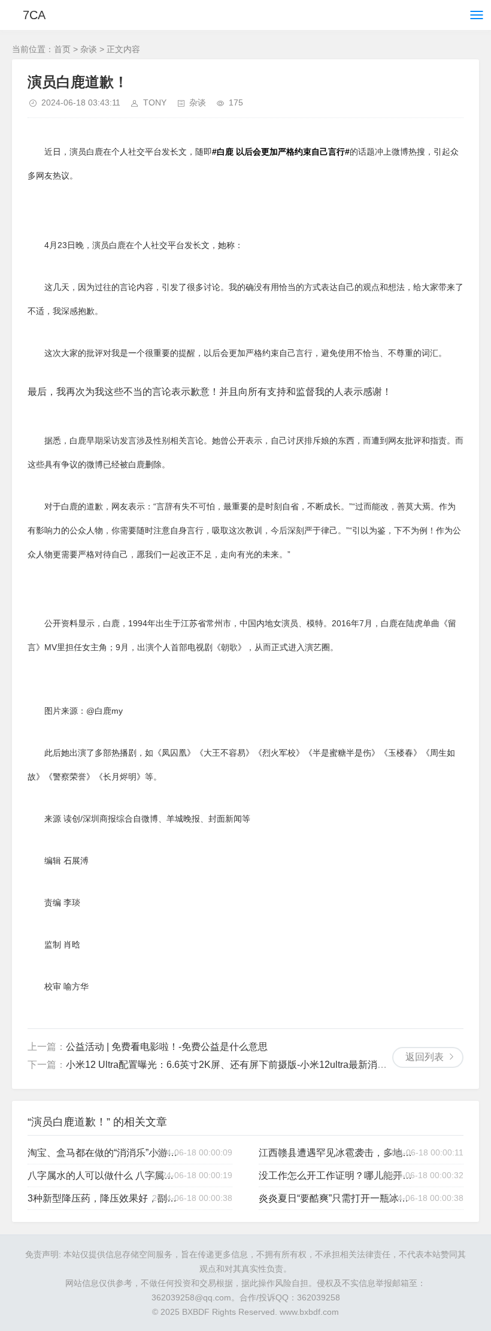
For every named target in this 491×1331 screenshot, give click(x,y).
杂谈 (88, 49)
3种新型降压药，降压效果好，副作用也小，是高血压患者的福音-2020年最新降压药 (104, 1198)
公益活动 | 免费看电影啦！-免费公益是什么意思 (167, 1047)
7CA (34, 15)
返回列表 (424, 1057)
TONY (154, 102)
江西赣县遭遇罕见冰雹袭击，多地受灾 (336, 1153)
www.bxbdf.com (309, 1312)
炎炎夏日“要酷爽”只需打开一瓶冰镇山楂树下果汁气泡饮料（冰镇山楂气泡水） (336, 1198)
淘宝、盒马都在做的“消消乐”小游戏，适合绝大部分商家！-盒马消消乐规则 (104, 1153)
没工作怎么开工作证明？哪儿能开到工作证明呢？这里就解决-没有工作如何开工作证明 (336, 1175)
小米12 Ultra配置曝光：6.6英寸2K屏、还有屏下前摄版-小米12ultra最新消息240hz (239, 1065)
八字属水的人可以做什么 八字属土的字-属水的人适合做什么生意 (104, 1175)
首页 (62, 49)
